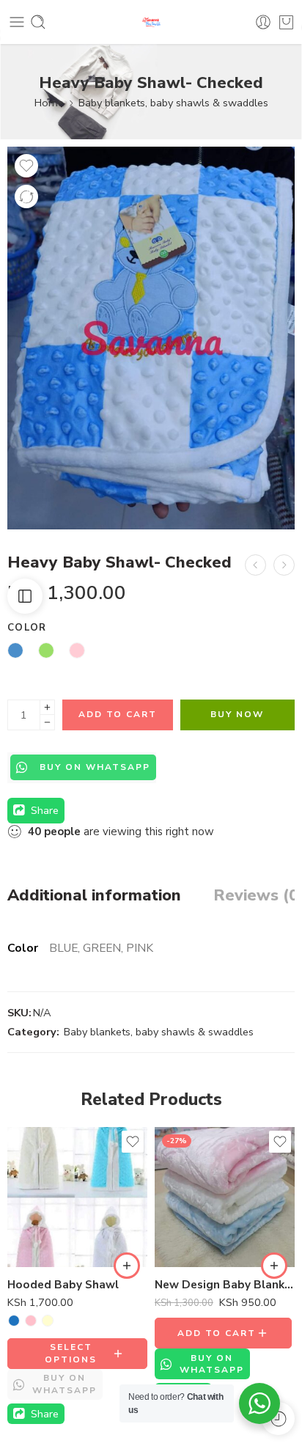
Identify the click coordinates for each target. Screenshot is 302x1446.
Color (27, 627)
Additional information (94, 896)
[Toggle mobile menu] (16, 22)
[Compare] (26, 196)
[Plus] (47, 707)
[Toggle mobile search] (38, 22)
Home (49, 102)
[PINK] (30, 1320)
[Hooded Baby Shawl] (77, 1197)
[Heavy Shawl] (255, 565)
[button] (274, 1265)
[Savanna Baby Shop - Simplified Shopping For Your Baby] (151, 22)
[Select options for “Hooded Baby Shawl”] (127, 1265)
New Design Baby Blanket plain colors (225, 1284)
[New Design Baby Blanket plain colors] (225, 1197)
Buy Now (237, 714)
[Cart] (286, 22)
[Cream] (47, 1320)
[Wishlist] (26, 165)
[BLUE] (14, 1320)
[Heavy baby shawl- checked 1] (151, 338)
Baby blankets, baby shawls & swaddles (173, 102)
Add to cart (117, 714)
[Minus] (47, 722)
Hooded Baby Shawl (63, 1284)
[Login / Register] (263, 22)
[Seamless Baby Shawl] (284, 565)
